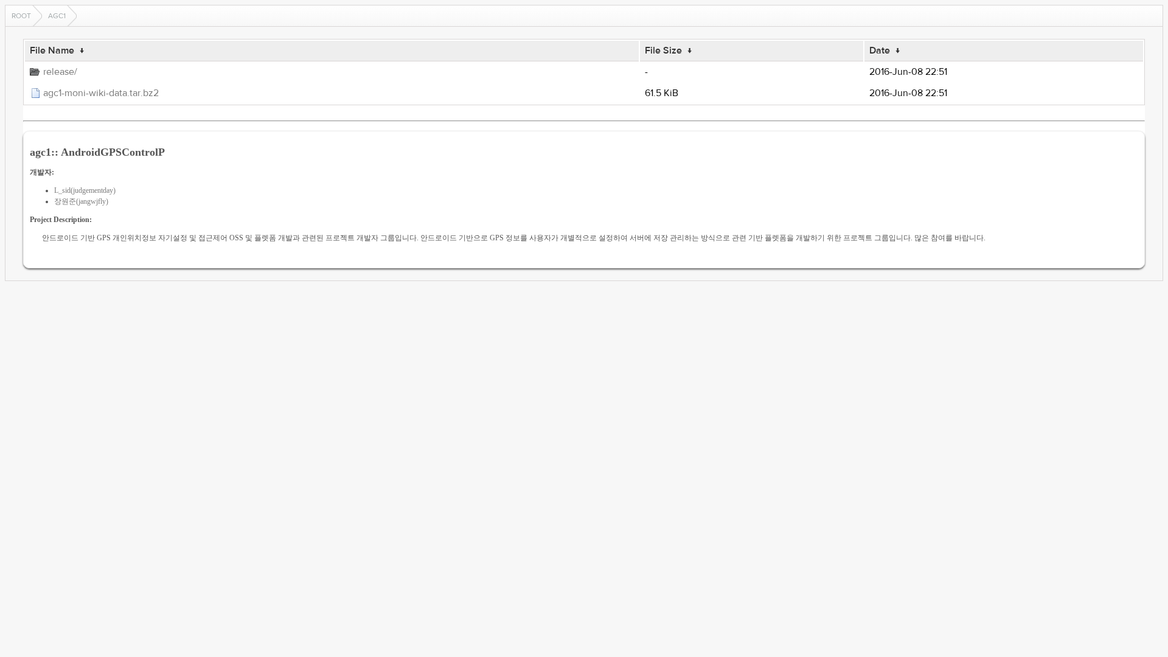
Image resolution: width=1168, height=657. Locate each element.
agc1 (57, 16)
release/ (60, 72)
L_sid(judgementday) (85, 190)
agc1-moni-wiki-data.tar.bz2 (101, 93)
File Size (663, 50)
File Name (52, 50)
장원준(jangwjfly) (81, 201)
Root (21, 16)
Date (879, 50)
